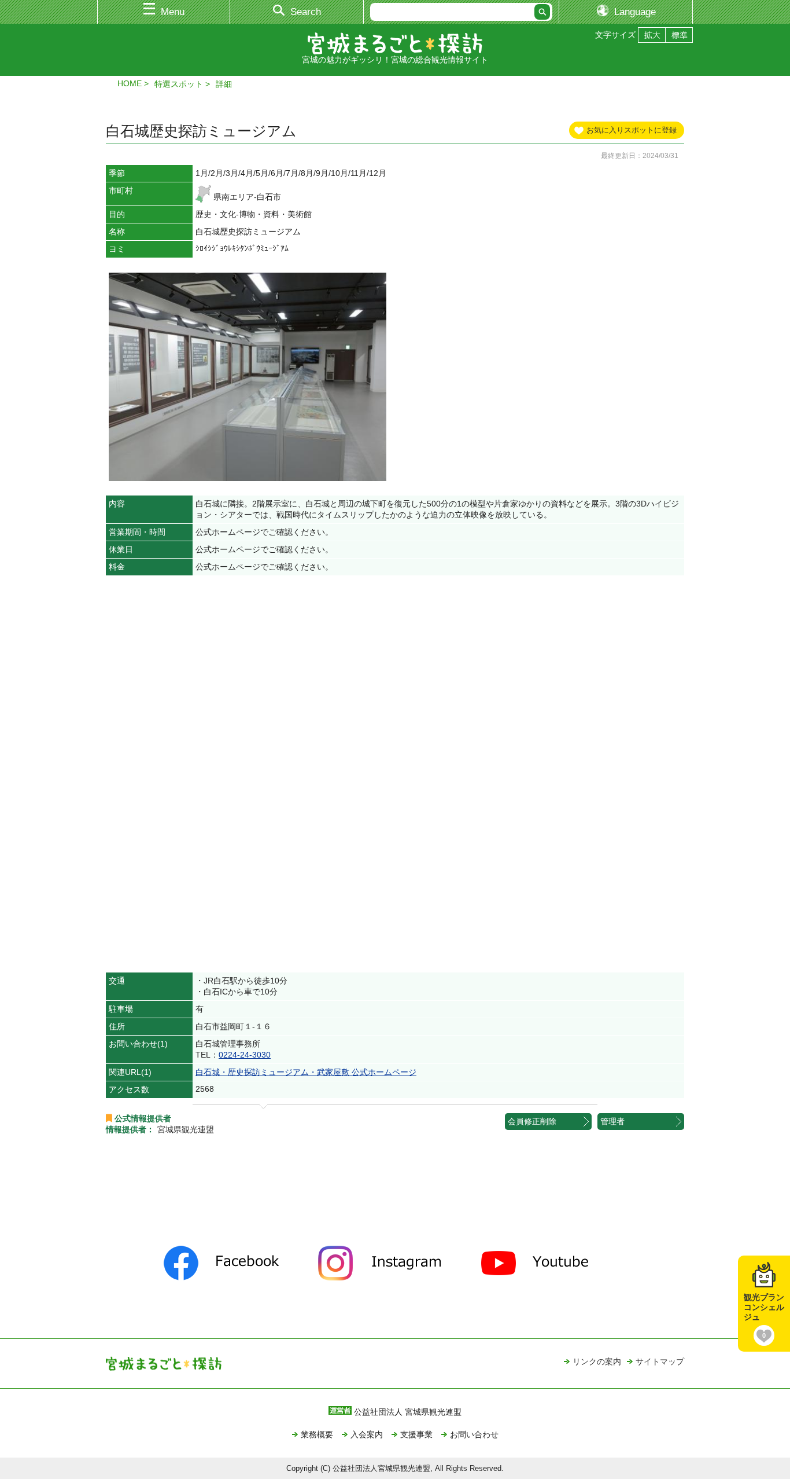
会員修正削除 (532, 1121)
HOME (129, 83)
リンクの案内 (597, 1361)
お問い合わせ (474, 1434)
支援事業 (416, 1434)
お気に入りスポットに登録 (631, 130)
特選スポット (178, 84)
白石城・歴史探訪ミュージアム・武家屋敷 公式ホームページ (305, 1072)
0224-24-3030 (245, 1054)
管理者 (612, 1121)
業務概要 (317, 1434)
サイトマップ (660, 1361)
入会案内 (366, 1434)
